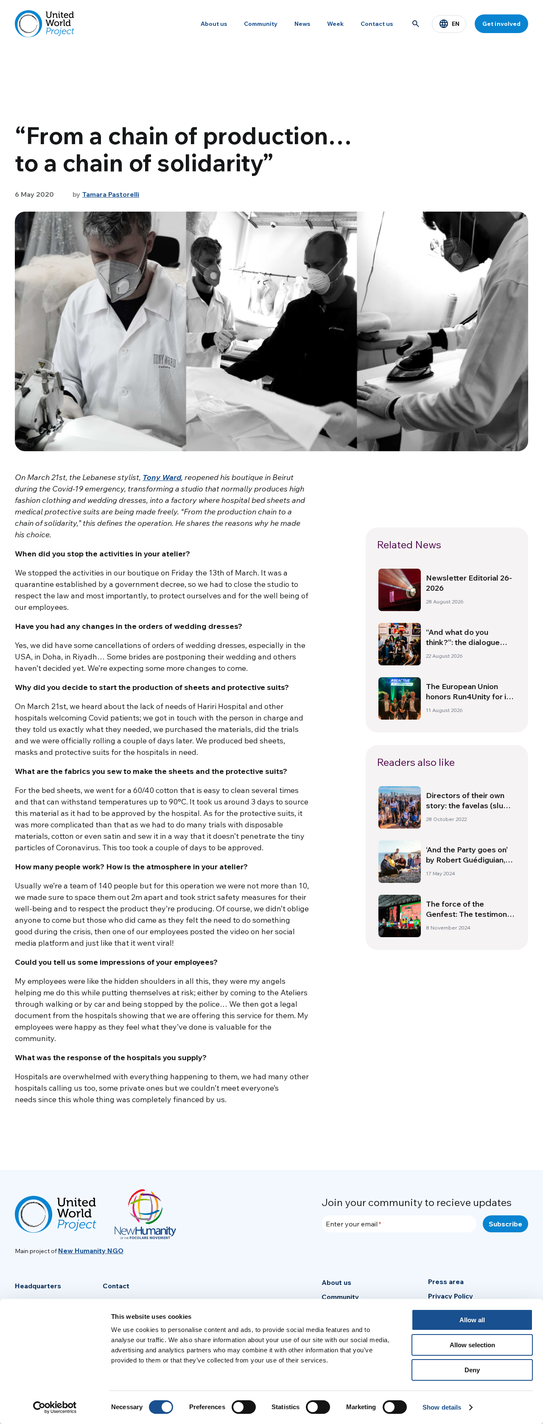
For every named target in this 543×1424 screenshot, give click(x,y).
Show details (442, 1407)
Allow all (472, 1319)
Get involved (501, 24)
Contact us (377, 24)
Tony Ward (162, 477)
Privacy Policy (450, 1296)
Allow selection (472, 1345)
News (302, 24)
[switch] (244, 1407)
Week (335, 24)
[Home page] (44, 23)
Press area (446, 1281)
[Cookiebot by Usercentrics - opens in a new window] (55, 1407)
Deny (472, 1370)
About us (214, 24)
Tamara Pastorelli (111, 194)
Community (260, 24)
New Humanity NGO (90, 1250)
